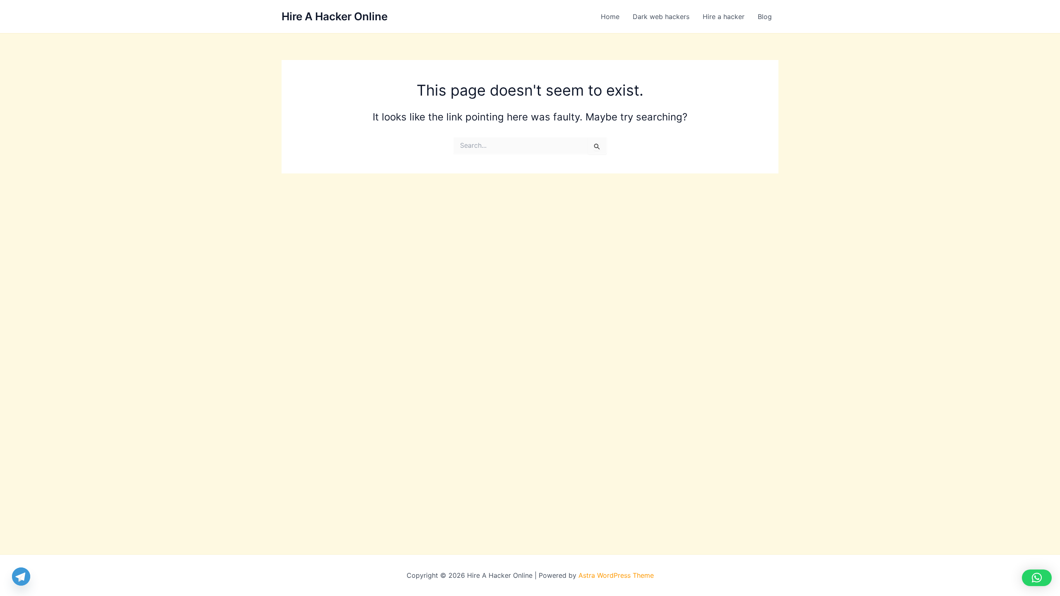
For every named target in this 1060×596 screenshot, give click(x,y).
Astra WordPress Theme (616, 575)
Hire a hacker (723, 16)
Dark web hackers (661, 16)
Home (610, 16)
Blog (765, 16)
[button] (1037, 578)
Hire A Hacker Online (335, 16)
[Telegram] (21, 576)
